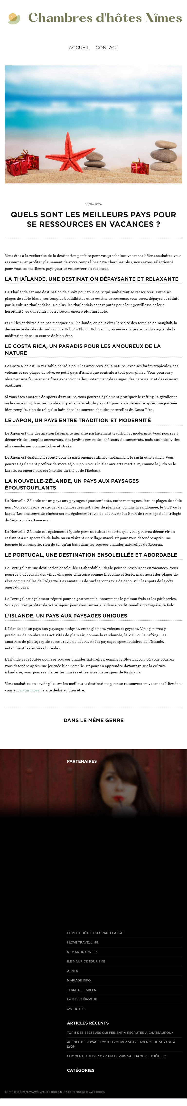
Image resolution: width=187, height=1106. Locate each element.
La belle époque (82, 999)
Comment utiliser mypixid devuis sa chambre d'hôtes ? (116, 1056)
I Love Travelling (82, 942)
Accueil (79, 47)
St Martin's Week (82, 952)
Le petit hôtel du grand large (95, 933)
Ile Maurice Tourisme (86, 961)
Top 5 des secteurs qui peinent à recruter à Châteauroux (120, 1032)
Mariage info (79, 980)
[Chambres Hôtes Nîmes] (93, 18)
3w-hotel (75, 1009)
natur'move (29, 690)
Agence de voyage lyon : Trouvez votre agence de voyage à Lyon (121, 1044)
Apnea (72, 971)
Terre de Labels (81, 990)
